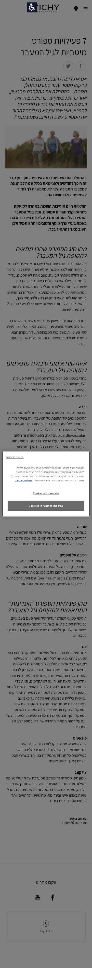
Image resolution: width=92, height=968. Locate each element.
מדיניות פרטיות (23, 480)
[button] (32, 7)
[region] (46, 484)
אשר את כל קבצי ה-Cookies (46, 506)
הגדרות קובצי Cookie (46, 493)
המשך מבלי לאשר (14, 457)
